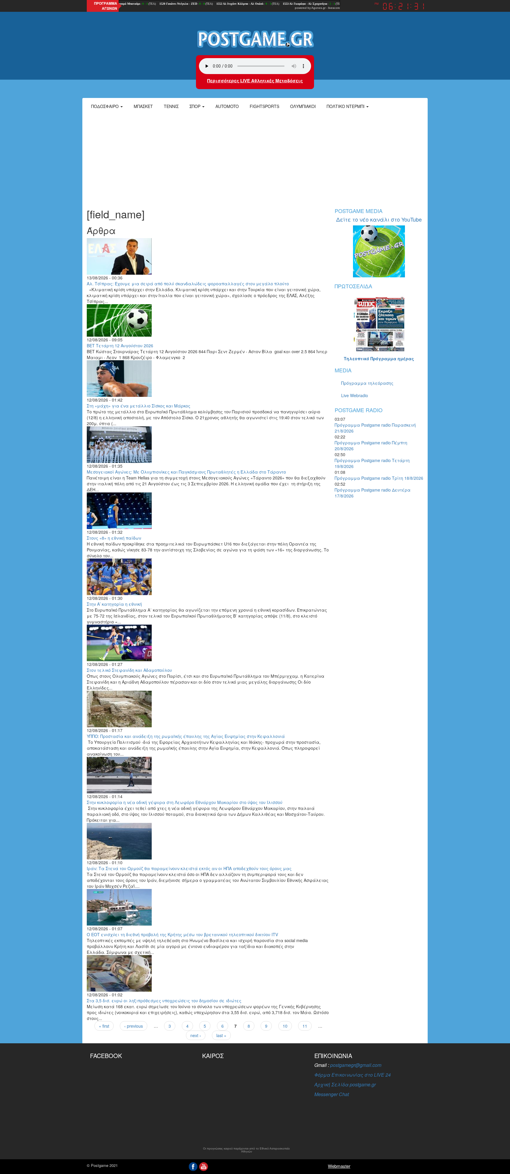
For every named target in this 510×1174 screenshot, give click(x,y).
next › (195, 1035)
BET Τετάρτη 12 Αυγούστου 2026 (120, 345)
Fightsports (264, 106)
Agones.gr (318, 7)
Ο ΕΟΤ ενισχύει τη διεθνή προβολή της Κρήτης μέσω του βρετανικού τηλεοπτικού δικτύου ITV (182, 934)
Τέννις (171, 106)
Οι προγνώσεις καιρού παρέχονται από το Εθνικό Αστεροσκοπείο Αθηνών (246, 1150)
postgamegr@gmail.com (355, 1065)
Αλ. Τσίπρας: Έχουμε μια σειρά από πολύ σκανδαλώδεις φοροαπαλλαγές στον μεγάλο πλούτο (188, 283)
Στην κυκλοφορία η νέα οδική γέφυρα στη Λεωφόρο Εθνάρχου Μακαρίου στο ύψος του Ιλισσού (184, 802)
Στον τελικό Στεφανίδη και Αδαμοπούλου (129, 670)
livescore (334, 7)
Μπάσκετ (143, 106)
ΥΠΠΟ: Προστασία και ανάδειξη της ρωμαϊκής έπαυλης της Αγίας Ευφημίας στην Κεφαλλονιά (186, 736)
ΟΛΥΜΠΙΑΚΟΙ (303, 106)
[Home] (255, 39)
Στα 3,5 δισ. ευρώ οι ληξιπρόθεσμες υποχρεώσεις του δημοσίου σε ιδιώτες (164, 1000)
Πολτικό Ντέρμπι (346, 106)
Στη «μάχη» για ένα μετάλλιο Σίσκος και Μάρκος (138, 406)
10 (285, 1026)
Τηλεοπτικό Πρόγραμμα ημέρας (379, 358)
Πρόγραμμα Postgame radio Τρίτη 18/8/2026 (379, 478)
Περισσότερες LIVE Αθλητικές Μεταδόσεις (255, 80)
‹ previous (133, 1026)
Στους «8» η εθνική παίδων (114, 538)
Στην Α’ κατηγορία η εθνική (114, 604)
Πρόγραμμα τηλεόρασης (367, 383)
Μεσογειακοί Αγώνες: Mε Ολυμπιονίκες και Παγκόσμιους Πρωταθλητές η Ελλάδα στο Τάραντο (186, 472)
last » (221, 1035)
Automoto (227, 106)
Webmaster (339, 1166)
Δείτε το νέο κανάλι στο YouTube (379, 219)
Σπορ (195, 106)
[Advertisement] (255, 158)
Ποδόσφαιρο (105, 106)
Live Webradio (354, 395)
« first (104, 1026)
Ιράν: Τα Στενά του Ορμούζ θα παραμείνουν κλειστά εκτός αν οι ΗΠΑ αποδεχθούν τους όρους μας (189, 868)
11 (305, 1026)
